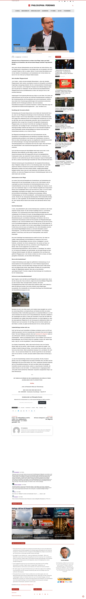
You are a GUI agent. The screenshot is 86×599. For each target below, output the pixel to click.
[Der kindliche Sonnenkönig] (63, 528)
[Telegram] (18, 411)
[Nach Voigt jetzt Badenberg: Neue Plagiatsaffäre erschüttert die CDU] (43, 535)
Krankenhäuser (28, 407)
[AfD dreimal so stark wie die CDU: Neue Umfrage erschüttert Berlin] (22, 518)
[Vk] (70, 1)
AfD (14, 521)
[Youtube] (65, 1)
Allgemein (57, 76)
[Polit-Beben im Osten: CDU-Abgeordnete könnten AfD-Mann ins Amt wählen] (63, 513)
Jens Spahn (22, 407)
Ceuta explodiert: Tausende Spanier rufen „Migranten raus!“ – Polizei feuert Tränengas (64, 162)
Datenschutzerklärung (16, 595)
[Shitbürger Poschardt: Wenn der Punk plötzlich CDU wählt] (43, 513)
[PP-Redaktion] (13, 57)
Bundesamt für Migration (42, 334)
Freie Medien (58, 94)
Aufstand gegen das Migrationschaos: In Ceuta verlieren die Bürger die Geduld (64, 126)
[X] (13, 411)
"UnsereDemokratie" (59, 111)
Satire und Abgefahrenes (59, 534)
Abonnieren (42, 402)
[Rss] (73, 1)
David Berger (65, 560)
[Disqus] (32, 453)
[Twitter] (62, 1)
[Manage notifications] (83, 596)
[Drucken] (21, 411)
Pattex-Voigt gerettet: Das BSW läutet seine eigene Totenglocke (64, 108)
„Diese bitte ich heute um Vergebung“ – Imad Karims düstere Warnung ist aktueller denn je (64, 73)
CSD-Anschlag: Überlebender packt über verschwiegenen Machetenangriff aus (63, 144)
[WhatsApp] (15, 411)
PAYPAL (32, 383)
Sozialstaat (41, 407)
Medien (35, 514)
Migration (57, 129)
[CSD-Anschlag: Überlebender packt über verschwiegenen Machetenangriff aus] (64, 137)
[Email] (24, 411)
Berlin (35, 535)
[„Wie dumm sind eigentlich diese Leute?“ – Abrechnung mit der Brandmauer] (43, 524)
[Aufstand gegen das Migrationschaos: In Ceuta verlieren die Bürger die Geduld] (64, 118)
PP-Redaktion (24, 428)
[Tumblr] (34, 411)
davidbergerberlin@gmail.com (27, 584)
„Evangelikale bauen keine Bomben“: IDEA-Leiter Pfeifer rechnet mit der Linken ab (63, 91)
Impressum (14, 592)
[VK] (26, 411)
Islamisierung (58, 147)
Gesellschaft (16, 44)
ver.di (45, 407)
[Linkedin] (32, 411)
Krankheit (33, 407)
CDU (19, 407)
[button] (72, 5)
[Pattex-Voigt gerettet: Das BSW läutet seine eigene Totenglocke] (64, 102)
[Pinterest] (68, 1)
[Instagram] (59, 1)
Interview (56, 514)
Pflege (37, 407)
